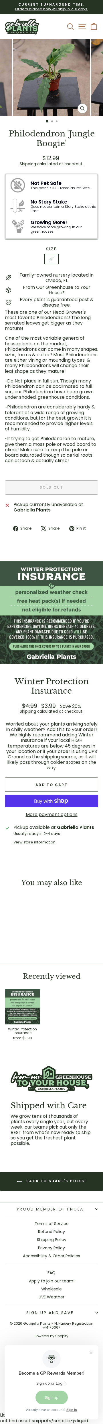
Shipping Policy (51, 1239)
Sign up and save (50, 1313)
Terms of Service (52, 1223)
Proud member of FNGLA (50, 1209)
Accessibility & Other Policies (51, 1256)
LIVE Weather (51, 1297)
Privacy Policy (51, 1248)
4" (51, 259)
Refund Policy (51, 1231)
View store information (34, 842)
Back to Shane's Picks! (55, 1181)
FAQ (51, 1273)
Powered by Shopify (51, 1336)
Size (51, 249)
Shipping (28, 164)
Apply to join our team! (51, 1281)
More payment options (52, 814)
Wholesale (51, 1289)
